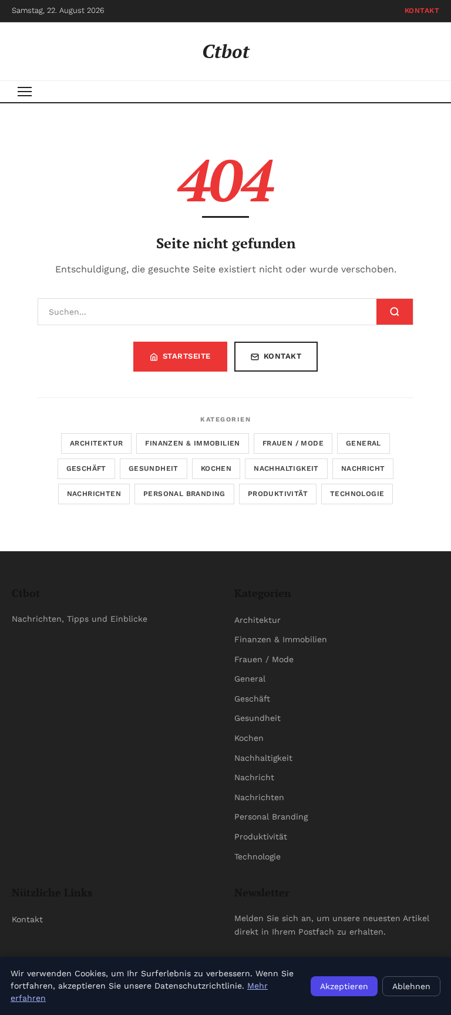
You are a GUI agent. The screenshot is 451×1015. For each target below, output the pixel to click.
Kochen (216, 468)
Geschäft (86, 468)
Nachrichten (94, 494)
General (363, 443)
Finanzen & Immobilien (192, 443)
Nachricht (363, 468)
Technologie (357, 494)
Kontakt (422, 10)
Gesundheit (154, 468)
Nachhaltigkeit (286, 468)
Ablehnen (411, 986)
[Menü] (25, 91)
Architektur (96, 443)
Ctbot (226, 51)
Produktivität (278, 494)
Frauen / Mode (293, 443)
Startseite (187, 356)
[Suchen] (394, 312)
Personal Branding (184, 494)
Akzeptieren (344, 986)
